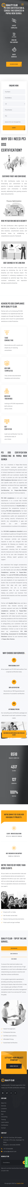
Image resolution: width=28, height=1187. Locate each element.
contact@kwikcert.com (9, 1151)
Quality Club (20, 1183)
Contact (3, 1128)
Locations (4, 1108)
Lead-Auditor (5, 1122)
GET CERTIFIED (8, 428)
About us (3, 1103)
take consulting (8, 339)
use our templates (8, 370)
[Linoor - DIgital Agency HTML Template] (9, 5)
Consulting (4, 1116)
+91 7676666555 (8, 1148)
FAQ (2, 1114)
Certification (4, 1125)
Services (3, 1106)
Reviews (3, 1111)
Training (3, 1119)
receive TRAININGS (8, 397)
